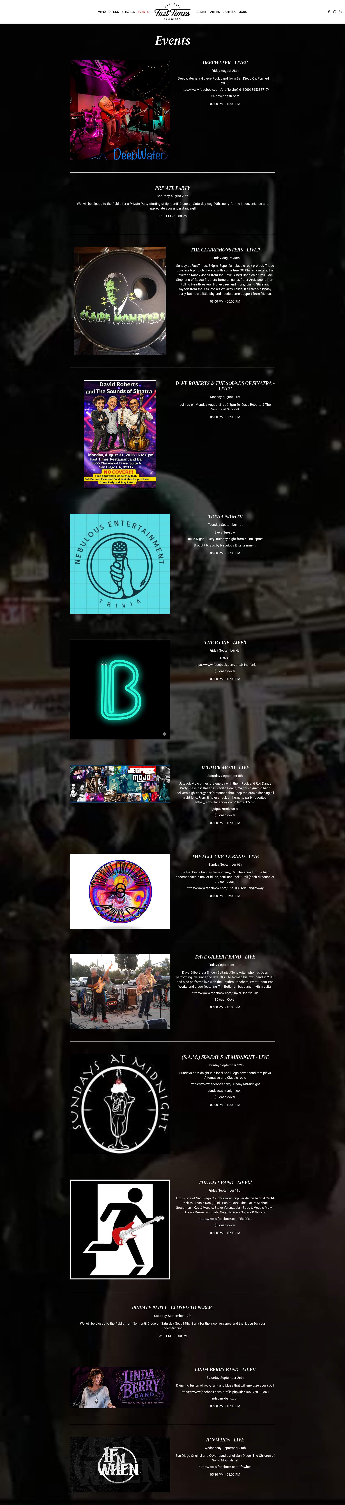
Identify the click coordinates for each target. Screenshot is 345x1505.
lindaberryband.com (225, 1398)
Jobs (243, 12)
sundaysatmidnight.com (225, 1090)
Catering (229, 12)
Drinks (114, 12)
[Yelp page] (340, 12)
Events (143, 12)
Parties (214, 12)
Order (201, 12)
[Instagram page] (334, 12)
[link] (172, 12)
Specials (128, 12)
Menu (102, 12)
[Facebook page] (329, 12)
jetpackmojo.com (225, 809)
